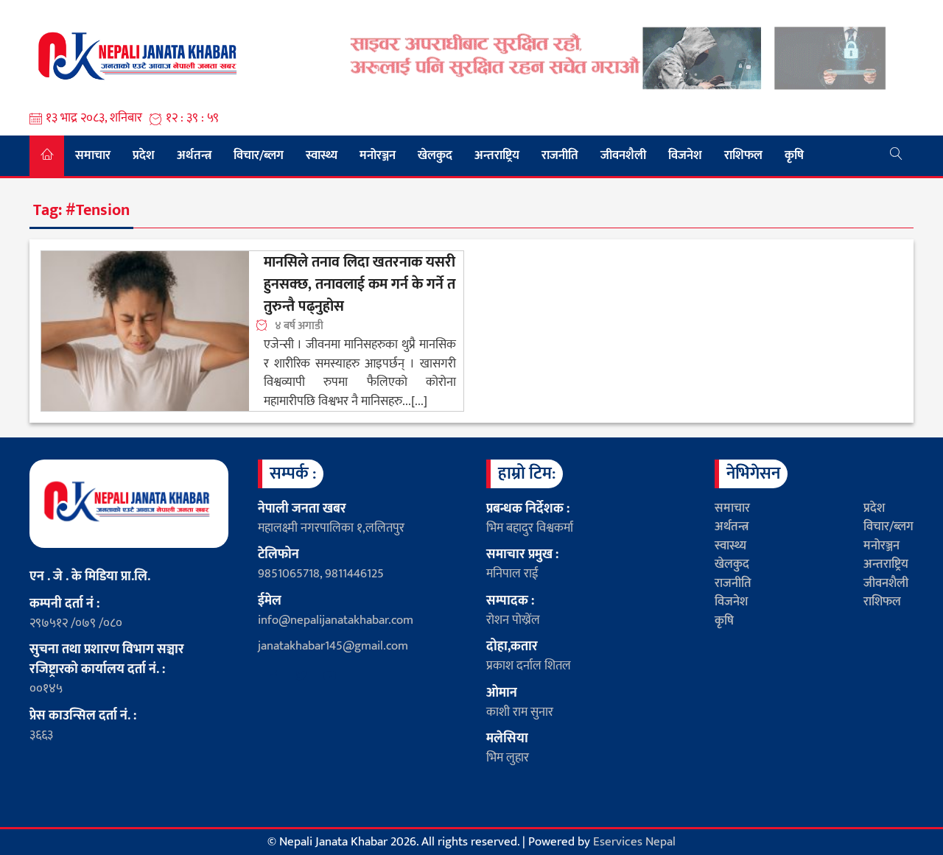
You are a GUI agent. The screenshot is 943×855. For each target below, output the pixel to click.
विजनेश (685, 155)
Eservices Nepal (634, 841)
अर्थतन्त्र (194, 155)
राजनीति (559, 155)
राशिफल (743, 155)
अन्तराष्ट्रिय (496, 155)
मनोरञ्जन (378, 155)
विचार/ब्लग (259, 155)
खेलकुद (435, 155)
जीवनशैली (623, 155)
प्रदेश (144, 155)
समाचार (93, 155)
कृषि (794, 155)
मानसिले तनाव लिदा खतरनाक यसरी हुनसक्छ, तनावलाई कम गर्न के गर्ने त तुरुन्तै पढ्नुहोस (359, 284)
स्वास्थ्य (321, 155)
